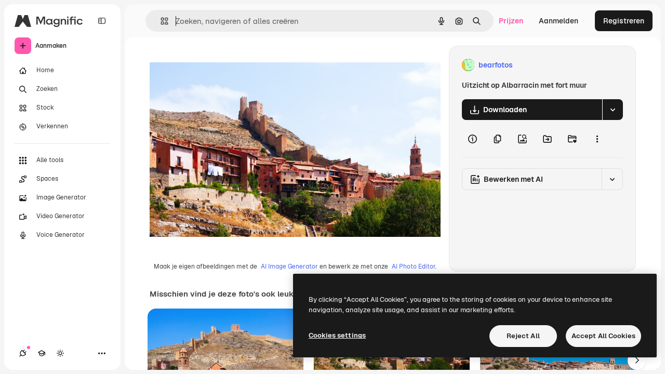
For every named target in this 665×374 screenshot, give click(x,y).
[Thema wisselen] (60, 353)
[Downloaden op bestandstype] (612, 109)
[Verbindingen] (23, 353)
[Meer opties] (597, 138)
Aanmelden (558, 20)
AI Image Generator (289, 266)
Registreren (623, 20)
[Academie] (41, 353)
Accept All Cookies (603, 335)
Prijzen (511, 20)
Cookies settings (337, 335)
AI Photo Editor (413, 266)
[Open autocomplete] (160, 21)
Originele (218, 65)
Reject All (523, 335)
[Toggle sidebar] (102, 20)
